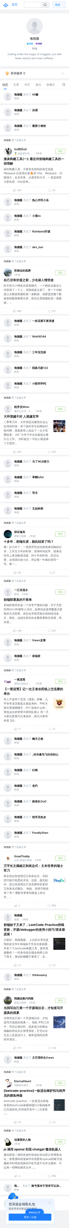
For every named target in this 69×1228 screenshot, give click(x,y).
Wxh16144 (39, 336)
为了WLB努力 (40, 461)
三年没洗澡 (39, 352)
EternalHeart (22, 1081)
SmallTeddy (22, 856)
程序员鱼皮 (39, 817)
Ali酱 (35, 94)
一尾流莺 (19, 679)
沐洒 (35, 110)
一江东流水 (21, 590)
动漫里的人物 (22, 1139)
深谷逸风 (19, 532)
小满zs (36, 216)
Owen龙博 (39, 640)
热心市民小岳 (40, 200)
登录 (57, 4)
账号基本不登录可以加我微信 (47, 1185)
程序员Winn (21, 407)
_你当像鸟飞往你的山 (45, 754)
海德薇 (18, 94)
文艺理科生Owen (43, 1057)
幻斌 (35, 770)
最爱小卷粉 (39, 126)
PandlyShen (40, 832)
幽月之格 (37, 738)
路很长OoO (39, 801)
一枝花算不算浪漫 (43, 321)
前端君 (36, 656)
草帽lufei (38, 477)
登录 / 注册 (30, 1217)
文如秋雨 (37, 508)
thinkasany (39, 975)
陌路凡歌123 (40, 368)
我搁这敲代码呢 (23, 998)
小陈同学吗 (39, 383)
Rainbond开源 (41, 231)
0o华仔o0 (20, 149)
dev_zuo (37, 247)
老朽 (35, 785)
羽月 (35, 493)
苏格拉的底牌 (22, 270)
